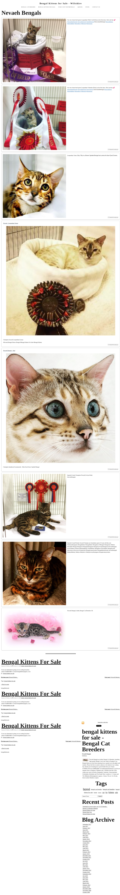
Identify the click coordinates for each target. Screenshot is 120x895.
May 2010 (85, 879)
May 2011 (85, 865)
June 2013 (85, 844)
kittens (111, 792)
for (106, 792)
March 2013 (86, 850)
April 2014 (85, 837)
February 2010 (86, 885)
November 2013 (87, 841)
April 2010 (85, 881)
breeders (99, 792)
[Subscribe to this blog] (83, 723)
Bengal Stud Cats (87, 812)
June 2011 (85, 863)
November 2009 (87, 890)
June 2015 (85, 830)
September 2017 (87, 824)
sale (116, 792)
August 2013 (86, 842)
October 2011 (86, 859)
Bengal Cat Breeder (28, 7)
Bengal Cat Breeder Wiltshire (90, 808)
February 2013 (86, 852)
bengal (86, 788)
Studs (87, 7)
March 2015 (86, 832)
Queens (80, 7)
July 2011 (85, 861)
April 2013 (85, 848)
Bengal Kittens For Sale (46, 7)
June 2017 (85, 826)
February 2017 (86, 828)
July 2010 (85, 876)
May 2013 (85, 846)
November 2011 (87, 857)
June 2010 (85, 877)
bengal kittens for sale (8, 673)
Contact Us (96, 7)
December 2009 (87, 888)
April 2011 (85, 866)
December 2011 (87, 855)
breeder (95, 792)
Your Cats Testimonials (66, 7)
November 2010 (87, 870)
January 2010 (86, 887)
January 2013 (86, 854)
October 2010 (86, 872)
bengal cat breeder (96, 789)
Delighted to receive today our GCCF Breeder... (95, 806)
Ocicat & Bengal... (73, 741)
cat (103, 792)
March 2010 (86, 883)
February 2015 (86, 833)
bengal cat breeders (109, 789)
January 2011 (86, 868)
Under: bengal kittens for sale (28, 666)
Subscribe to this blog (103, 722)
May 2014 (85, 835)
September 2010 (87, 874)
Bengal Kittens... (9, 677)
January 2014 (86, 839)
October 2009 (86, 892)
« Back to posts (5, 684)
